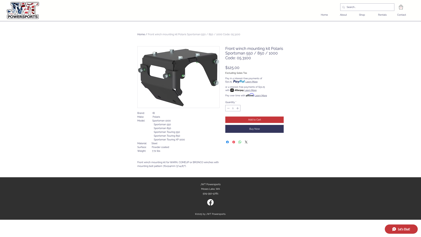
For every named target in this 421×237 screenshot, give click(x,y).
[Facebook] (210, 202)
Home (141, 34)
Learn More (251, 81)
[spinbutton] (233, 108)
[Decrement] (228, 108)
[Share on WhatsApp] (240, 142)
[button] (401, 7)
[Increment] (238, 108)
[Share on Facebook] (227, 142)
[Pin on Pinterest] (234, 142)
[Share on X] (246, 142)
